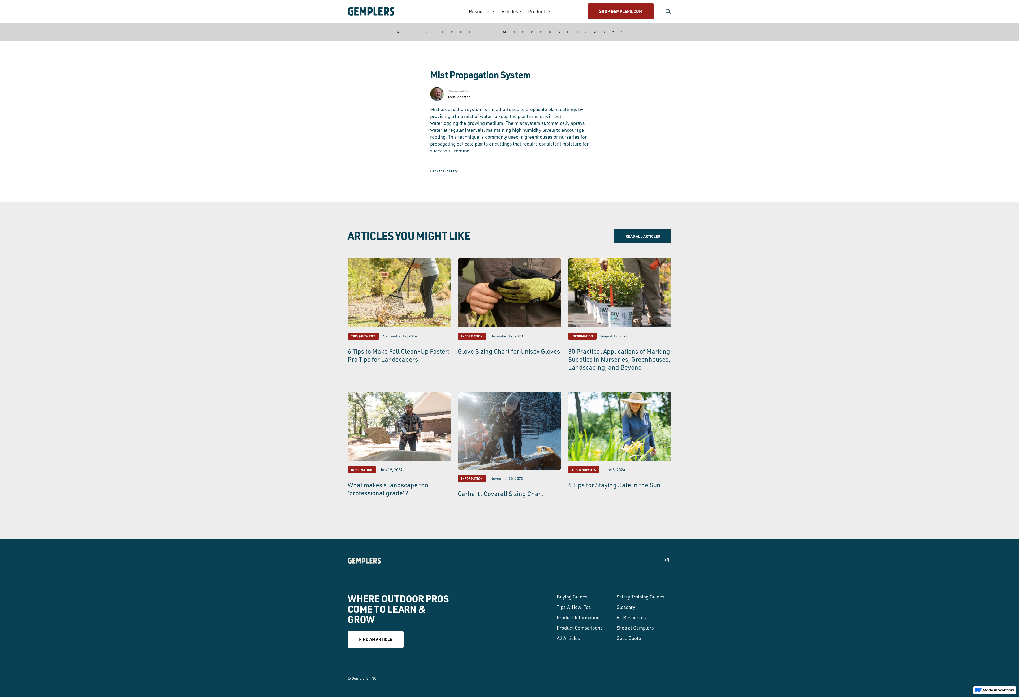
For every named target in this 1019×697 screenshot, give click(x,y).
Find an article (375, 639)
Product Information (578, 617)
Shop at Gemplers (635, 628)
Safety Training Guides (640, 597)
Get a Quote (628, 638)
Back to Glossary (444, 171)
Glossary (625, 607)
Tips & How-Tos (574, 607)
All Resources (631, 617)
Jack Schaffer (458, 97)
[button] (482, 11)
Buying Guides (572, 597)
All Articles (568, 638)
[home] (386, 11)
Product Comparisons (580, 628)
